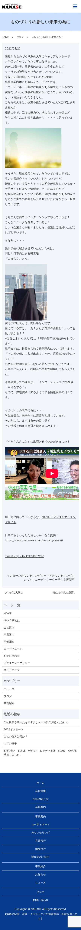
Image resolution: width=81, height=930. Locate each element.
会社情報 (40, 791)
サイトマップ (12, 669)
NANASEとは (12, 620)
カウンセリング (31, 575)
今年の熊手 (10, 743)
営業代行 (40, 840)
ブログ (20, 37)
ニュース (9, 689)
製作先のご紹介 (40, 856)
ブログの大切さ (14, 592)
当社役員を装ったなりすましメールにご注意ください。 (37, 722)
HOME (5, 37)
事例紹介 (9, 641)
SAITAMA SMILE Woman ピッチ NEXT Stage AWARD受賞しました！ (40, 752)
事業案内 (9, 634)
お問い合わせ (12, 655)
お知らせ (40, 874)
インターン (14, 575)
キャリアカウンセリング (56, 575)
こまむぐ (13, 258)
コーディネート (13, 648)
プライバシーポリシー (17, 662)
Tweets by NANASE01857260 (24, 556)
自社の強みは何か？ (16, 736)
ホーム (40, 782)
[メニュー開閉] (75, 6)
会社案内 (9, 627)
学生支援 (63, 579)
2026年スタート (13, 729)
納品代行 (40, 848)
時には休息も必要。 (64, 592)
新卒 (72, 579)
